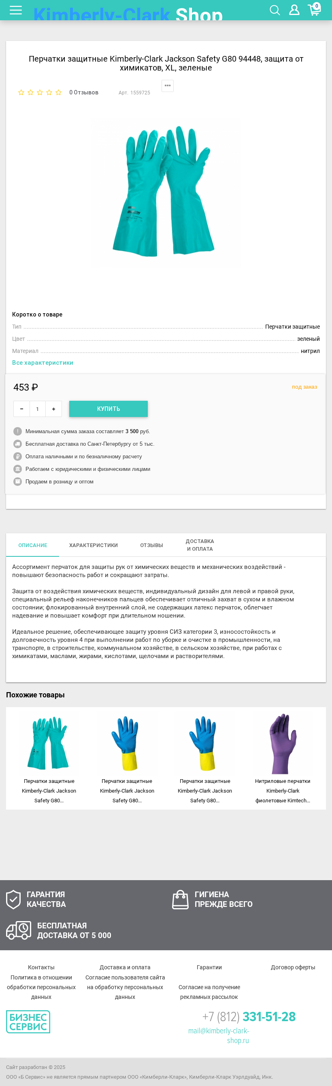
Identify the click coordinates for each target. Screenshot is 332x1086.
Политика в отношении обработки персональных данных (41, 987)
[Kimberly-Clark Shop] (128, 10)
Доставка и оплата (125, 967)
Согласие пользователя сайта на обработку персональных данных (125, 987)
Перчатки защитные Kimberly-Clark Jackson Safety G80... (49, 791)
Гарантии (209, 967)
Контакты (41, 967)
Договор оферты (293, 967)
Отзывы (151, 545)
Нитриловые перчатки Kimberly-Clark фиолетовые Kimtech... (283, 791)
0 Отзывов (83, 92)
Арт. (123, 93)
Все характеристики (42, 362)
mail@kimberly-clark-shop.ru (218, 1035)
